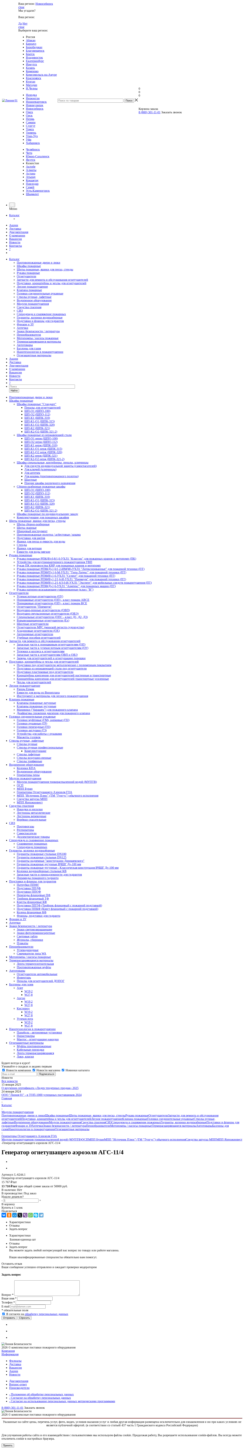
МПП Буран (96, 1139)
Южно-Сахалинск (37, 156)
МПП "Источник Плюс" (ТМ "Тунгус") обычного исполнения (145, 1139)
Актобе (30, 166)
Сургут (30, 125)
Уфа (28, 139)
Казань (30, 67)
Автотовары (25, 345)
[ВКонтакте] (4, 1215)
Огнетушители (26, 276)
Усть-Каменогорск (38, 190)
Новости (14, 242)
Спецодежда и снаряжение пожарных (41, 314)
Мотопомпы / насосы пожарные (38, 338)
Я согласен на (37, 1314)
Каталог (14, 215)
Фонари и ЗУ (25, 324)
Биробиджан (34, 47)
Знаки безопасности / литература (38, 331)
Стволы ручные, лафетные (34, 297)
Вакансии (15, 239)
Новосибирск (44, 3)
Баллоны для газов (29, 348)
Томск (30, 129)
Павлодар (32, 183)
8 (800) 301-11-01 (150, 112)
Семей (30, 187)
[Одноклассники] (9, 1215)
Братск (30, 54)
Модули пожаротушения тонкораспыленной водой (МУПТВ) (42, 1139)
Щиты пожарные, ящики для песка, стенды (45, 269)
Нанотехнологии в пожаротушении (40, 351)
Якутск (30, 159)
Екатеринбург (35, 61)
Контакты (15, 245)
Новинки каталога (77, 1070)
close (21, 7)
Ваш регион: (26, 3)
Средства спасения (29, 307)
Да (20, 23)
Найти (14, 390)
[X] (20, 1215)
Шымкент (32, 194)
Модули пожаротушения (33, 303)
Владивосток (34, 57)
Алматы (31, 170)
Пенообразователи (29, 334)
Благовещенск (35, 50)
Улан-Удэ (32, 136)
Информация (10, 1354)
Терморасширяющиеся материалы (39, 341)
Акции (13, 225)
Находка (31, 95)
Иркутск (31, 64)
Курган (30, 81)
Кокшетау (32, 180)
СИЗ (20, 310)
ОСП (85, 1139)
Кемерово (32, 71)
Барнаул (31, 43)
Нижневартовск (36, 101)
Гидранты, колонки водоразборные (40, 317)
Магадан (31, 85)
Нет (24, 23)
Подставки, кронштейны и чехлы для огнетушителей (51, 283)
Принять (8, 1445)
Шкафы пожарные (29, 266)
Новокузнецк (34, 105)
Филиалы (15, 1360)
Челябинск (33, 149)
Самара (30, 122)
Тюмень (31, 132)
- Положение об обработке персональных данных (41, 1394)
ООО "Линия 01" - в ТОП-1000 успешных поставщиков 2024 (42, 1094)
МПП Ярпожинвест (229, 1139)
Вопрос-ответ (18, 1384)
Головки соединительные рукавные (40, 293)
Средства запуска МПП (201, 1139)
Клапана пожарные (29, 290)
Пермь (30, 119)
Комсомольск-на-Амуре (41, 74)
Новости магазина (48, 1070)
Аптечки (22, 327)
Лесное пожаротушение (32, 286)
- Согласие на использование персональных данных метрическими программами (62, 1401)
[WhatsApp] (30, 1215)
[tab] (125, 1222)
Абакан (30, 40)
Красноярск (33, 78)
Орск (29, 115)
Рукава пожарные (28, 273)
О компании (17, 235)
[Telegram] (41, 1215)
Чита (29, 153)
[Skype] (36, 1215)
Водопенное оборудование (34, 300)
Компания (8, 1350)
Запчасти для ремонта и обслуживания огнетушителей (52, 279)
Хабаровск (33, 143)
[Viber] (25, 1215)
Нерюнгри (33, 98)
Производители (19, 1387)
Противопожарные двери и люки (38, 262)
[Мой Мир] (14, 1215)
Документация (18, 232)
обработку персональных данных (46, 1314)
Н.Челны (32, 88)
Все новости (10, 1081)
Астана (30, 173)
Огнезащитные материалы (34, 355)
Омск (29, 112)
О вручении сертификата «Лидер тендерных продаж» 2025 (40, 1088)
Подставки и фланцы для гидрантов (40, 321)
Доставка (15, 228)
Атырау (31, 177)
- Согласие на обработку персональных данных (40, 1397)
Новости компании (18, 1070)
